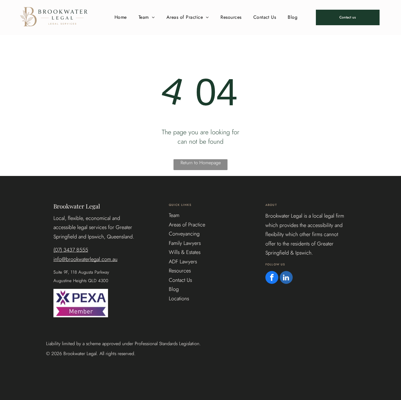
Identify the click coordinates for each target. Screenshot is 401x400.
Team (174, 215)
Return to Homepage (201, 162)
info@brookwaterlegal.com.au (85, 259)
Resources (180, 270)
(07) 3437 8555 (70, 250)
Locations (179, 298)
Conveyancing (184, 234)
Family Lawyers (185, 243)
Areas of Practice (187, 224)
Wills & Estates (185, 252)
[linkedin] (286, 278)
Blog (174, 289)
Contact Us (180, 280)
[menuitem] (121, 17)
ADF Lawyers (183, 261)
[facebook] (271, 278)
